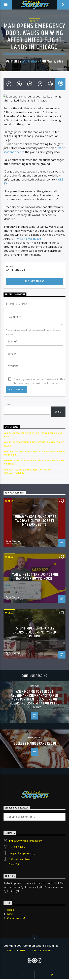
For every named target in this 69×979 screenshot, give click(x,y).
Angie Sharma (31, 61)
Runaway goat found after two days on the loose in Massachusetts (35, 521)
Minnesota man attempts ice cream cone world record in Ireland (34, 462)
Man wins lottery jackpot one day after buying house (35, 577)
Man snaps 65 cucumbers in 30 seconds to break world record (34, 444)
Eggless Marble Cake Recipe (35, 743)
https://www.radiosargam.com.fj (26, 840)
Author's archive (34, 281)
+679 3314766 (17, 846)
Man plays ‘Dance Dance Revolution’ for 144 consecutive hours (28, 471)
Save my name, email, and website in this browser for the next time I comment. (39, 379)
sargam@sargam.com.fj (22, 853)
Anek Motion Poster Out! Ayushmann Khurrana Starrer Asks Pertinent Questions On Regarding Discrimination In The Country (34, 699)
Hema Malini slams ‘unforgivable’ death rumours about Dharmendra (34, 453)
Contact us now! (16, 918)
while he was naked (29, 238)
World (34, 21)
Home (10, 909)
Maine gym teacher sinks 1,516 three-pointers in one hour (33, 435)
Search (7, 404)
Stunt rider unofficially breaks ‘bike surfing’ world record (34, 632)
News (10, 914)
